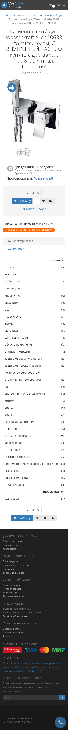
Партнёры (8, 568)
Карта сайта (9, 548)
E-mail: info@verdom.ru (15, 616)
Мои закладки (11, 592)
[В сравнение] (51, 201)
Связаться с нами (13, 541)
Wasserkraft (43, 178)
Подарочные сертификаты (17, 565)
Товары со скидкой (13, 572)
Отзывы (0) (18, 249)
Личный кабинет (12, 585)
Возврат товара (11, 545)
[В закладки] (43, 201)
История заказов (12, 588)
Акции (6, 636)
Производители (12, 561)
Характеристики (22, 241)
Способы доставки (13, 632)
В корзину (24, 201)
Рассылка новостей (13, 596)
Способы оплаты (12, 628)
